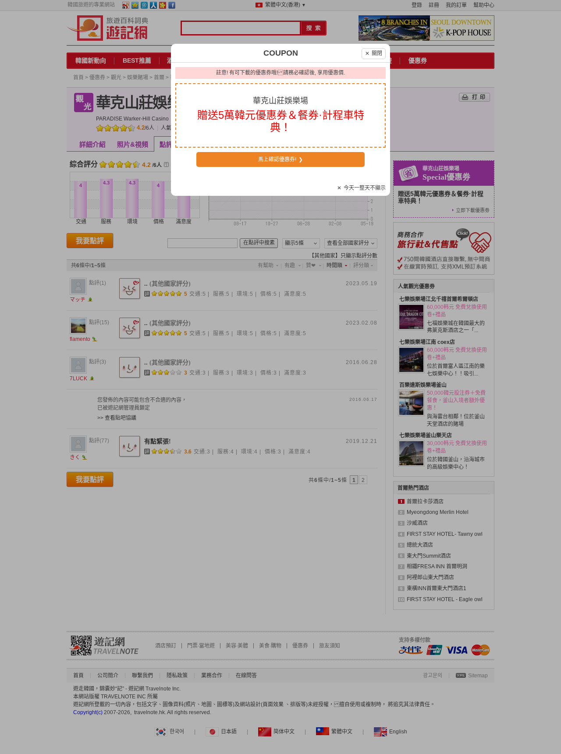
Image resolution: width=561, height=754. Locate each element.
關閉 (373, 53)
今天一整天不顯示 (361, 188)
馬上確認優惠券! (280, 159)
